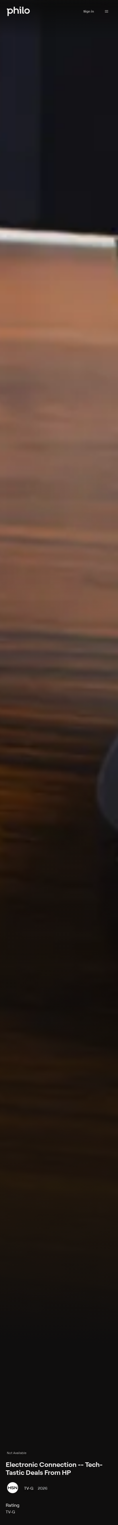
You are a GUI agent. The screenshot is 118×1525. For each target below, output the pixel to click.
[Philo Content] (106, 11)
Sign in (88, 11)
